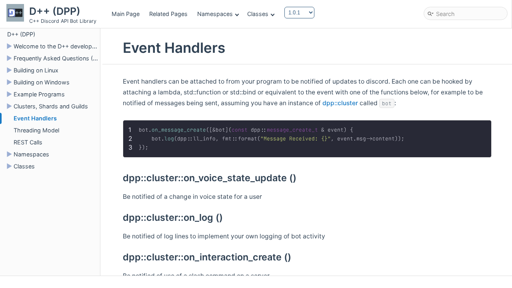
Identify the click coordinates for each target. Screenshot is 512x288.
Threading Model (36, 130)
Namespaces (215, 13)
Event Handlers (35, 118)
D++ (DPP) (21, 34)
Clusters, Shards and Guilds (51, 106)
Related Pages (168, 13)
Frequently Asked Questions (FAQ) (60, 58)
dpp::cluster (340, 103)
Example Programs (39, 94)
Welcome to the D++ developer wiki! (62, 46)
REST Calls (28, 142)
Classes (257, 13)
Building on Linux (36, 70)
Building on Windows (42, 82)
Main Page (126, 13)
